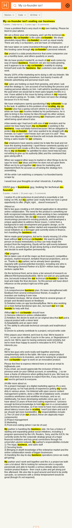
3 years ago (30, 24)
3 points (6, 193)
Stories (7, 15)
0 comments (40, 193)
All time (33, 15)
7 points (6, 24)
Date (20, 15)
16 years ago (26, 193)
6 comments (43, 24)
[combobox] (9, 15)
